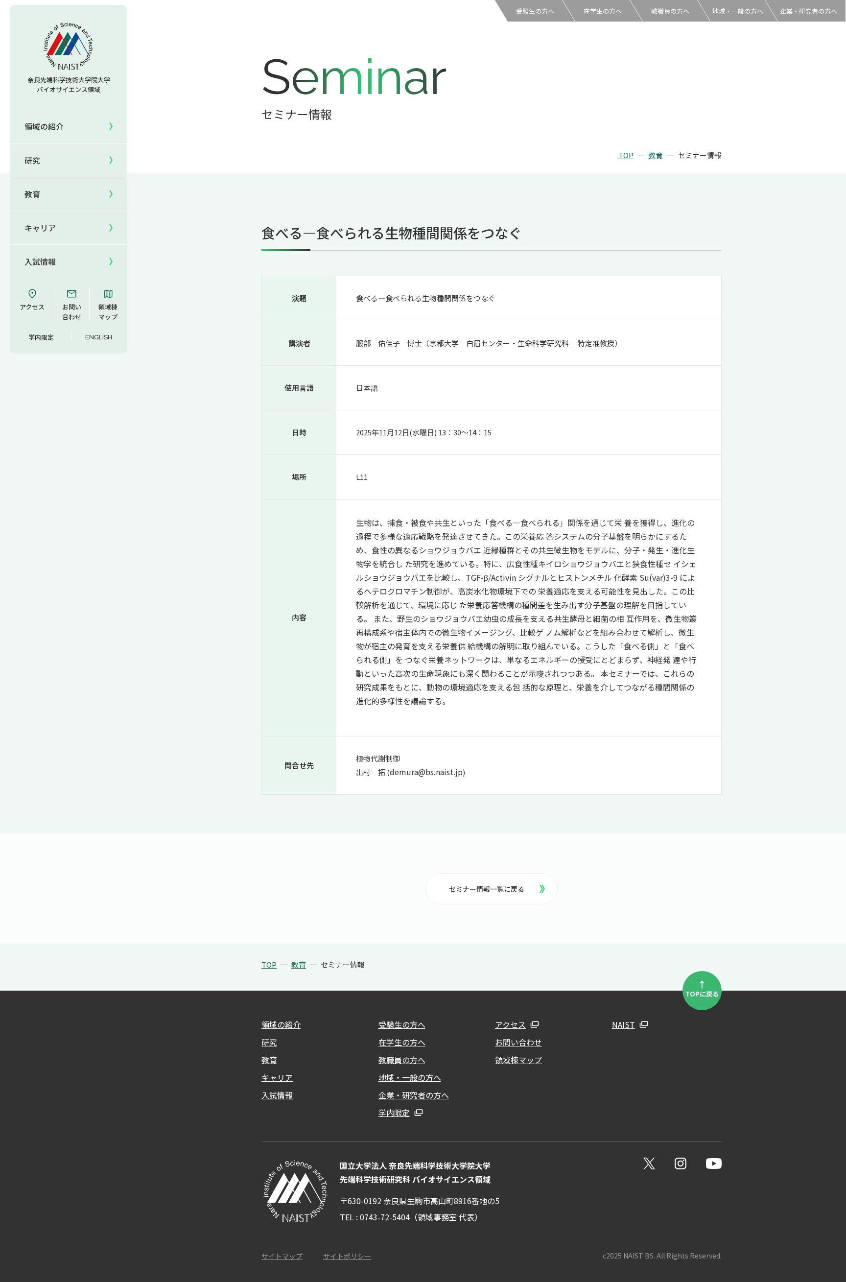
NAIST (623, 1024)
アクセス (32, 306)
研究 (269, 1042)
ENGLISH (98, 337)
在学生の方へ (603, 11)
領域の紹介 (281, 1024)
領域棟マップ (108, 311)
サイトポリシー (347, 1256)
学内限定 (41, 337)
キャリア (277, 1077)
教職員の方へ (670, 11)
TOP (626, 155)
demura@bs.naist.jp (426, 772)
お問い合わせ (71, 311)
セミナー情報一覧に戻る (486, 889)
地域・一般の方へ (737, 11)
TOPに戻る (702, 988)
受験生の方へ (535, 11)
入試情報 (277, 1095)
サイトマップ (282, 1256)
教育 (655, 155)
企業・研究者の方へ (808, 11)
